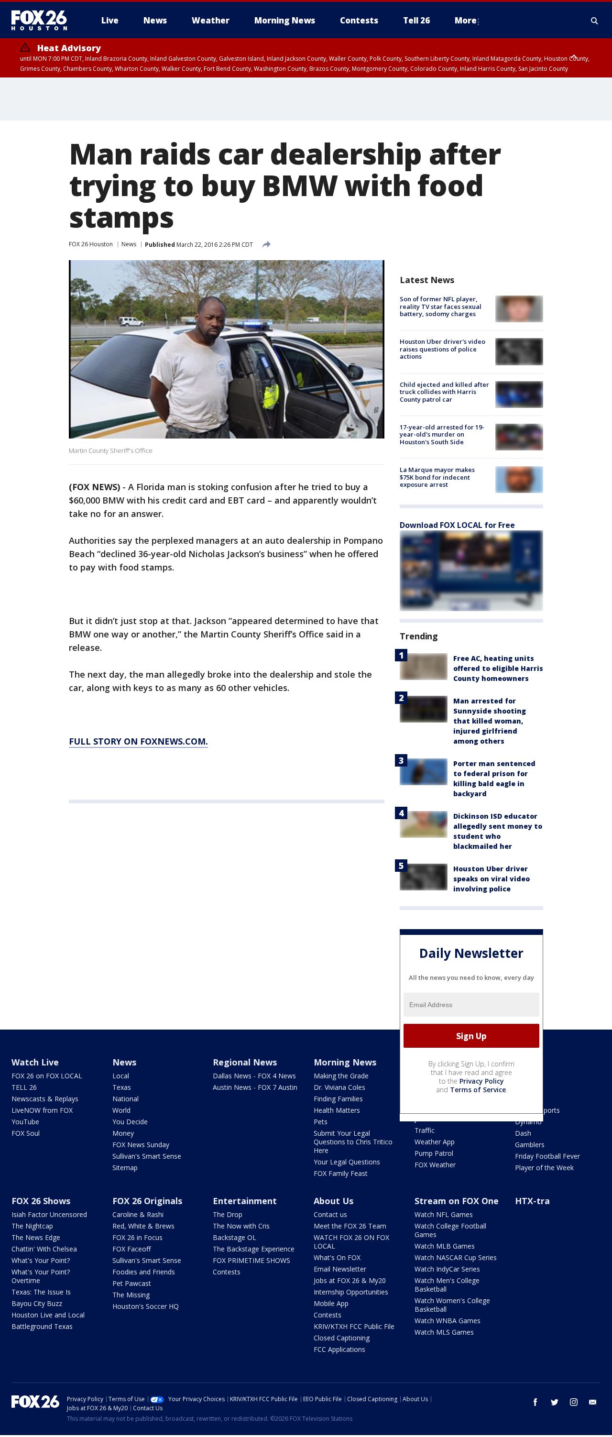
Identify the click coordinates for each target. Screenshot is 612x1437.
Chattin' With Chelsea (44, 1248)
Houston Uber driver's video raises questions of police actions (442, 349)
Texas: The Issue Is (41, 1291)
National (125, 1098)
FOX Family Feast (341, 1173)
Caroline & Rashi (138, 1214)
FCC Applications (339, 1349)
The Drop (227, 1214)
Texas (121, 1087)
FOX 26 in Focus (137, 1237)
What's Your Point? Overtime (40, 1276)
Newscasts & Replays (44, 1098)
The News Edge (35, 1237)
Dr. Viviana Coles (339, 1087)
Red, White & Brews (143, 1225)
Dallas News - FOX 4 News (254, 1075)
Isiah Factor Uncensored (49, 1214)
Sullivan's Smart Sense (146, 1156)
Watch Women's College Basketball (452, 1305)
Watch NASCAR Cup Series (456, 1257)
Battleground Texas (42, 1326)
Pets (321, 1121)
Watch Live (35, 1062)
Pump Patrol (434, 1153)
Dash (523, 1133)
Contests (226, 1271)
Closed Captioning (342, 1337)
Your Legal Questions (347, 1161)
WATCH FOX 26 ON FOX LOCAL (351, 1242)
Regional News (245, 1062)
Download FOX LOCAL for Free (457, 525)
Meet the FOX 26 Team (350, 1225)
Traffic (425, 1130)
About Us (333, 1201)
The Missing (131, 1294)
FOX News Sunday (140, 1144)
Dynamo (528, 1121)
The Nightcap (32, 1225)
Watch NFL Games (444, 1214)
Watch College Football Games (450, 1230)
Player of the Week (544, 1167)
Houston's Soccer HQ (145, 1306)
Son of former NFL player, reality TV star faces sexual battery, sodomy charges (440, 306)
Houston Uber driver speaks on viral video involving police (491, 878)
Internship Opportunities (351, 1291)
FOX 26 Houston (91, 244)
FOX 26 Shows (40, 1201)
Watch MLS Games (444, 1332)
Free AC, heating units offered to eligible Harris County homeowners (498, 668)
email (593, 1402)
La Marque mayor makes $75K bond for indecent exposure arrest (437, 477)
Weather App (435, 1141)
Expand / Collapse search (595, 20)
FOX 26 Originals (147, 1201)
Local (120, 1075)
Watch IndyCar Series (447, 1268)
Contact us (330, 1214)
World (121, 1110)
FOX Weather (435, 1164)
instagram (573, 1402)
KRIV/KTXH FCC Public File (354, 1326)
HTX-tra (532, 1201)
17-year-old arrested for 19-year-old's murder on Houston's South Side (442, 434)
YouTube (25, 1121)
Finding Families (338, 1098)
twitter (554, 1402)
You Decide (130, 1121)
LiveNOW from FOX (42, 1110)
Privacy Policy (481, 1081)
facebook (535, 1402)
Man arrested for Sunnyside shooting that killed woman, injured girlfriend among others (489, 721)
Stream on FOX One (457, 1201)
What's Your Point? (40, 1260)
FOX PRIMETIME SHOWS (251, 1260)
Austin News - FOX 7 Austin (255, 1087)
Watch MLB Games (445, 1246)
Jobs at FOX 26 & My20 (350, 1280)
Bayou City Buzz (36, 1303)
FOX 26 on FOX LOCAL (46, 1075)
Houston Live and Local (48, 1314)
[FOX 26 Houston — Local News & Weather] (43, 20)
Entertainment (245, 1201)
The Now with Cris (241, 1225)
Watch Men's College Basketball (447, 1285)
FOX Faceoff (131, 1248)
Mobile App (331, 1303)
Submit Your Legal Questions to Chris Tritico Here (353, 1142)
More (466, 20)
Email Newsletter (340, 1268)
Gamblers (530, 1144)
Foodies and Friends (143, 1271)
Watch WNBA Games (448, 1320)
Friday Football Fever (547, 1156)
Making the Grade (341, 1075)
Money (123, 1133)
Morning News (345, 1062)
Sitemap (125, 1167)
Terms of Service (478, 1089)
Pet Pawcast (131, 1283)
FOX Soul (25, 1133)
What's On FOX (337, 1257)
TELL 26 (24, 1087)
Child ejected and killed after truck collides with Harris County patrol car (444, 392)
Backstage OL (234, 1237)
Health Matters (337, 1110)
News (128, 244)
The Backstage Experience (254, 1248)
